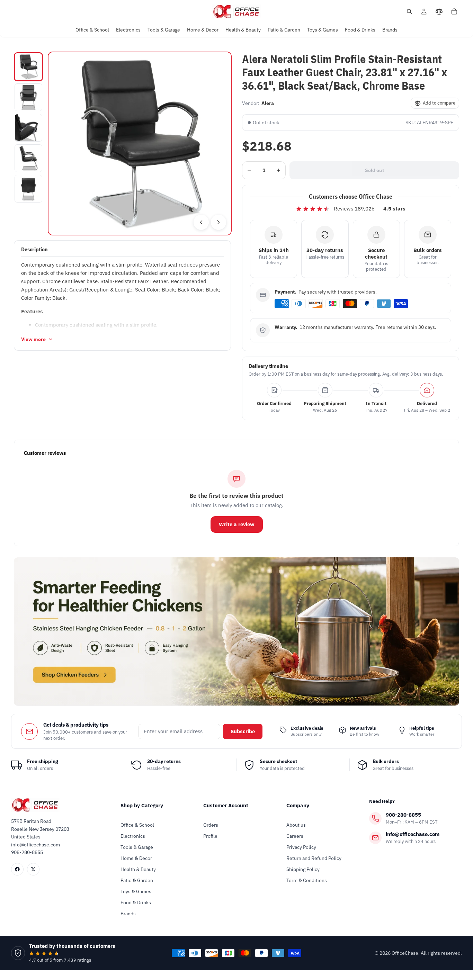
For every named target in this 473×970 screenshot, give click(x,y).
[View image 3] (28, 128)
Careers (294, 836)
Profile (210, 836)
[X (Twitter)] (33, 869)
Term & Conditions (306, 880)
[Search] (409, 11)
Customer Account (225, 805)
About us (296, 825)
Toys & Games (136, 891)
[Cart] (454, 11)
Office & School (137, 825)
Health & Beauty (138, 869)
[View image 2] (28, 97)
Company (297, 805)
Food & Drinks (136, 902)
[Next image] (218, 222)
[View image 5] (28, 189)
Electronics (133, 836)
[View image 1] (28, 67)
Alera (267, 103)
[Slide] (236, 631)
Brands (128, 913)
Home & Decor (136, 858)
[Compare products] (439, 11)
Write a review (237, 524)
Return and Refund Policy (313, 858)
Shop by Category (142, 805)
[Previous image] (201, 222)
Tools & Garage (137, 847)
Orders (210, 825)
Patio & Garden (137, 880)
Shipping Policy (303, 869)
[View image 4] (28, 158)
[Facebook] (17, 869)
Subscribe (243, 731)
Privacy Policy (301, 847)
